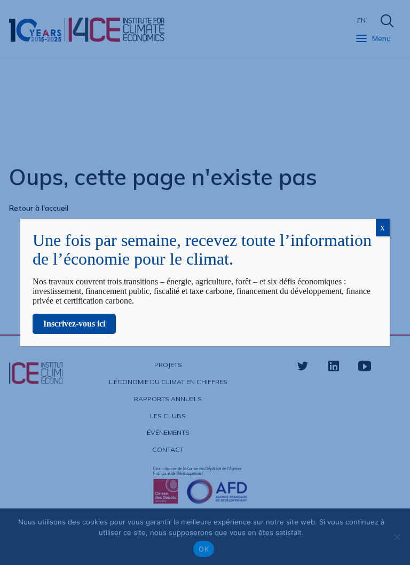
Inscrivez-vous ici (74, 323)
